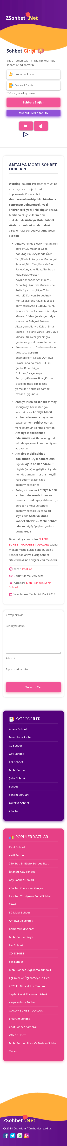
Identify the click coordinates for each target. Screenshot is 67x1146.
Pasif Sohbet (17, 847)
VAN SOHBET (17, 1035)
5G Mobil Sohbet (19, 912)
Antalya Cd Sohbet (21, 920)
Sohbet (13, 786)
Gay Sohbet (16, 754)
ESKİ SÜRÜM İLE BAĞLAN (33, 113)
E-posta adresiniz (17, 669)
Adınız (10, 658)
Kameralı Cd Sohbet (21, 929)
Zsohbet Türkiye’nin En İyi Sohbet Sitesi (30, 900)
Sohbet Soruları (19, 795)
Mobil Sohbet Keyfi (21, 937)
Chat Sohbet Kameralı (23, 1027)
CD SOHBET (16, 953)
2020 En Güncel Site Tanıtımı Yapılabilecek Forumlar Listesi (28, 990)
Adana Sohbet (18, 729)
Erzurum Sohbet (19, 1019)
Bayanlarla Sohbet (21, 737)
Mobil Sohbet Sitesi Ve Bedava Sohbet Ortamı (33, 1047)
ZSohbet (22, 18)
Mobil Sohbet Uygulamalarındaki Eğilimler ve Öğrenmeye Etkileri (30, 974)
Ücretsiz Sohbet (19, 803)
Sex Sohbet (16, 961)
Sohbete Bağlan (33, 102)
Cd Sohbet (15, 745)
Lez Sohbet (16, 762)
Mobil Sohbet (34, 583)
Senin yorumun (15, 626)
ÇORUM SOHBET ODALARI (26, 1010)
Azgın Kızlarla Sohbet (22, 1002)
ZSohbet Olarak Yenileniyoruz (28, 888)
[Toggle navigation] (58, 13)
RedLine (27, 569)
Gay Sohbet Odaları (21, 880)
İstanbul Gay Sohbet (22, 871)
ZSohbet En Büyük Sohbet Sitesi (29, 863)
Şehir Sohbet (17, 778)
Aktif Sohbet (17, 855)
